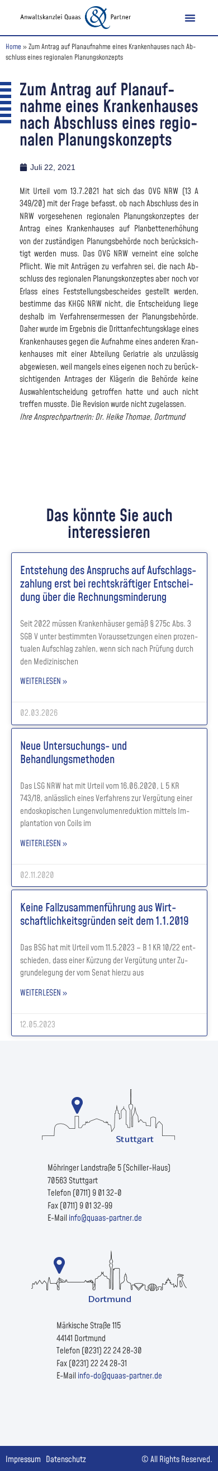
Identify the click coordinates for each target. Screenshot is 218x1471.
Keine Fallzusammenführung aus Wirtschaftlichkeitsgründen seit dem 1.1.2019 (104, 914)
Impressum (23, 1459)
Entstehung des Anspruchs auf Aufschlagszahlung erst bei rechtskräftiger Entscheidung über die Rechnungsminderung (108, 584)
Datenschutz (66, 1459)
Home (13, 47)
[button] (190, 17)
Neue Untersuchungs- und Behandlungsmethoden (73, 753)
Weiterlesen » (43, 681)
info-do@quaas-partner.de (120, 1376)
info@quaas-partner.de (105, 1218)
